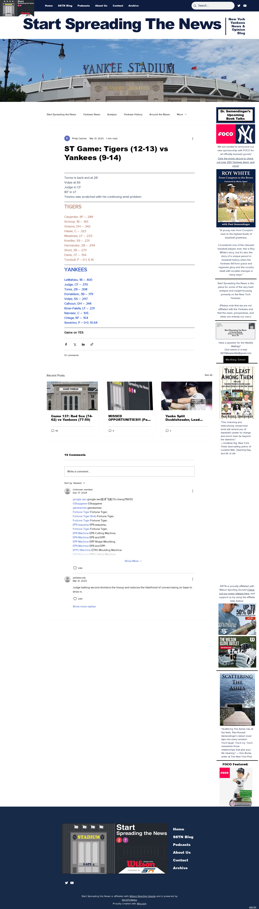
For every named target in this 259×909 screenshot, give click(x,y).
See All (208, 375)
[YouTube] (245, 6)
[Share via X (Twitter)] (74, 344)
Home (178, 829)
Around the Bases (159, 114)
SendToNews (129, 899)
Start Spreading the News (61, 114)
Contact (180, 860)
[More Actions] (192, 491)
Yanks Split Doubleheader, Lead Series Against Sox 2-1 (185, 417)
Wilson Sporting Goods (143, 896)
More (180, 114)
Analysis (112, 114)
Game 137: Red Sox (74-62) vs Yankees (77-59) (71, 417)
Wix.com (141, 903)
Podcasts (181, 845)
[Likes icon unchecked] (75, 568)
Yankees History (133, 114)
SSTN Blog (183, 837)
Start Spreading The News (122, 24)
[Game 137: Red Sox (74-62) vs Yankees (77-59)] (72, 396)
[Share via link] (92, 344)
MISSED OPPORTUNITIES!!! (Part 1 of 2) (129, 417)
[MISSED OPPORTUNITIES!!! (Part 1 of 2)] (129, 396)
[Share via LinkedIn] (83, 344)
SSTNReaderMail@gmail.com (235, 353)
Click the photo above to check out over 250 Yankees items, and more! (236, 162)
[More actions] (192, 138)
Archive (180, 868)
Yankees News (91, 114)
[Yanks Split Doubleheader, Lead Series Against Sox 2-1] (186, 396)
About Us (182, 852)
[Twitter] (239, 6)
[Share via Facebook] (66, 344)
